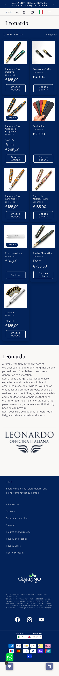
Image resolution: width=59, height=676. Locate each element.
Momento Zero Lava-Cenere (12, 197)
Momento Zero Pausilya (12, 70)
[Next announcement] (53, 4)
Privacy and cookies (16, 538)
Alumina (9, 312)
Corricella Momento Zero (40, 197)
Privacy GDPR (13, 545)
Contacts (10, 511)
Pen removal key (13, 253)
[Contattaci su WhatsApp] (9, 657)
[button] (17, 12)
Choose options (15, 88)
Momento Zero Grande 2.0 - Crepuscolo (12, 129)
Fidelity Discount (14, 552)
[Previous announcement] (5, 4)
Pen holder (38, 126)
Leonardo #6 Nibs (42, 69)
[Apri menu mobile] (50, 12)
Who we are (12, 504)
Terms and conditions (17, 518)
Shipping (10, 525)
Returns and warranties (18, 532)
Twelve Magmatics (42, 253)
